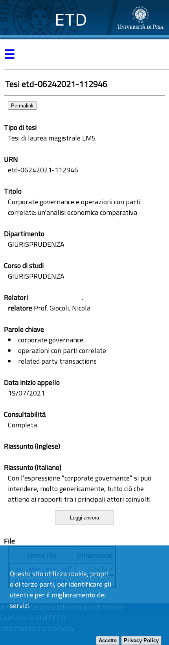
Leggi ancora (84, 518)
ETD (71, 19)
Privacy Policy (141, 640)
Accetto (108, 640)
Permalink (22, 106)
